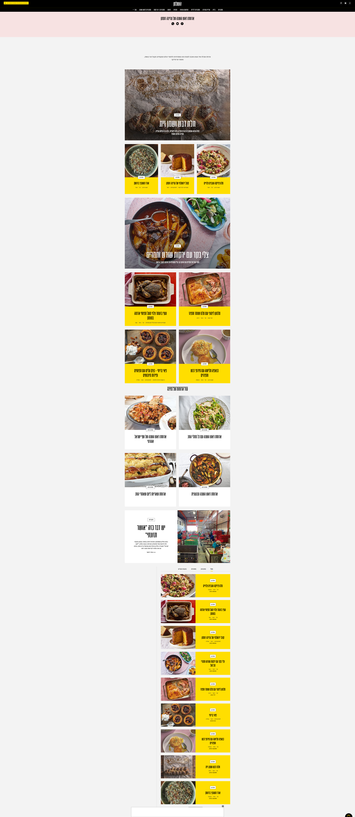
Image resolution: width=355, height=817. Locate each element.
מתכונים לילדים (195, 10)
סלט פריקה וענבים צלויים (213, 183)
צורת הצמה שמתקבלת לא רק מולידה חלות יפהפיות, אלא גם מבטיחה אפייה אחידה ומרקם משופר (177, 132)
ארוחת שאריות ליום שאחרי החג (150, 494)
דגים (198, 318)
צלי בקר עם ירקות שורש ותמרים (177, 255)
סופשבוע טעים (184, 10)
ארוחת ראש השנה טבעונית (204, 494)
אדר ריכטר (150, 552)
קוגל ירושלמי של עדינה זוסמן (177, 183)
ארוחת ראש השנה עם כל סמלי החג (205, 437)
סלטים (175, 10)
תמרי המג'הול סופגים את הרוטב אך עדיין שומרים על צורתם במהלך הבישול (177, 262)
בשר (210, 669)
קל (212, 187)
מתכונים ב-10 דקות (159, 10)
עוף (136, 323)
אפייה (138, 380)
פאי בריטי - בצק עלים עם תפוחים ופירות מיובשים (150, 373)
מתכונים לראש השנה (145, 10)
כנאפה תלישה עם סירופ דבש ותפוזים (205, 373)
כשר (208, 187)
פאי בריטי (213, 715)
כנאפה (197, 380)
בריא (214, 10)
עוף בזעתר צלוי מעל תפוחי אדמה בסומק (150, 315)
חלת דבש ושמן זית (178, 124)
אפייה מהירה (206, 10)
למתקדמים (174, 187)
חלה (210, 771)
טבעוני (210, 590)
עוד (136, 10)
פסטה (169, 10)
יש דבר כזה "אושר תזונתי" (151, 531)
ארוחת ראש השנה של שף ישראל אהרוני (150, 439)
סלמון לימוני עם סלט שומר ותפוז (204, 313)
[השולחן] (177, 5)
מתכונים (220, 10)
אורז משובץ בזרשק (141, 183)
